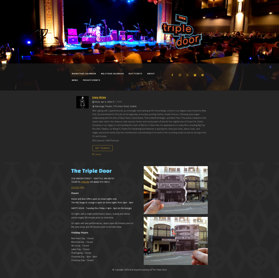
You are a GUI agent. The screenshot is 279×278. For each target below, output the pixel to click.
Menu (75, 80)
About (151, 73)
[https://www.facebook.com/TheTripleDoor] (172, 75)
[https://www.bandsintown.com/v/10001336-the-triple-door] (195, 75)
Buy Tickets (135, 73)
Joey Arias (99, 97)
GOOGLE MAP (77, 187)
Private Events (91, 80)
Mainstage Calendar (84, 73)
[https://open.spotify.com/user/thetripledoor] (202, 75)
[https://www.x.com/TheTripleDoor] (187, 75)
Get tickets (102, 148)
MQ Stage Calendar (112, 73)
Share (98, 154)
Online (85, 181)
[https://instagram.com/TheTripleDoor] (180, 75)
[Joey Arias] (82, 107)
